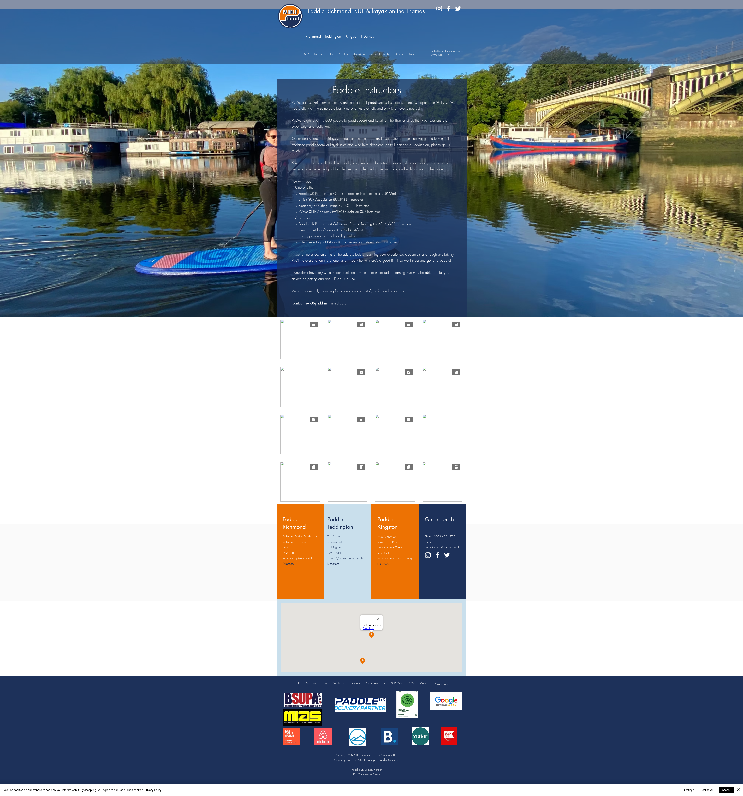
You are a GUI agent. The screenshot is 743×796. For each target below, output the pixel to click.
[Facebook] (448, 8)
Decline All (706, 790)
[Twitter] (458, 8)
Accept (726, 790)
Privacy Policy (441, 683)
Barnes (369, 36)
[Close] (738, 790)
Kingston (352, 36)
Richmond (313, 36)
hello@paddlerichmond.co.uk (448, 51)
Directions (288, 564)
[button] (359, 54)
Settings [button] (689, 790)
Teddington (333, 36)
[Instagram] (439, 8)
